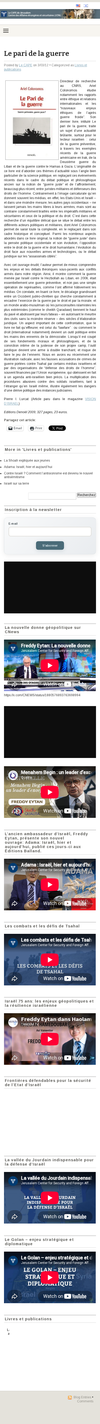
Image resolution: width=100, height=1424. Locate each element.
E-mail (13, 523)
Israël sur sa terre (16, 483)
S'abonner (50, 545)
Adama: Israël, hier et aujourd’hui (28, 467)
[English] (78, 5)
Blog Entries (82, 1397)
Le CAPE (25, 65)
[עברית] (86, 5)
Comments (85, 1401)
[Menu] (6, 31)
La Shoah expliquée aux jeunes (27, 460)
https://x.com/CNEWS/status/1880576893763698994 (42, 695)
